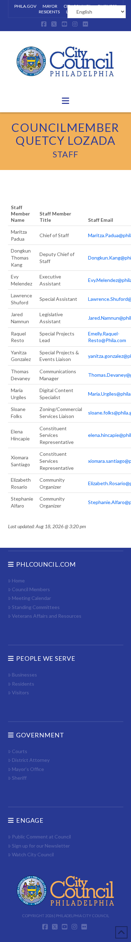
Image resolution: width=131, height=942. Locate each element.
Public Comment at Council (41, 837)
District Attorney (31, 760)
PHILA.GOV (25, 6)
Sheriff (19, 778)
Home (18, 580)
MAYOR (50, 6)
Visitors (20, 692)
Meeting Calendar (31, 598)
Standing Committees (36, 607)
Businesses (24, 675)
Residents (23, 684)
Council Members (31, 589)
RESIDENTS (49, 11)
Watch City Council (33, 854)
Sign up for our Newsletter (41, 846)
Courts (19, 751)
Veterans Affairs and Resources (46, 616)
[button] (65, 101)
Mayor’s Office (28, 769)
